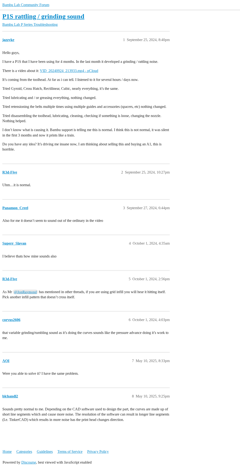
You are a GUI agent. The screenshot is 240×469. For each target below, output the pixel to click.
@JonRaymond (25, 292)
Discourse (28, 462)
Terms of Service (69, 452)
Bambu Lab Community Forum (25, 5)
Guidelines (45, 452)
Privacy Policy (98, 452)
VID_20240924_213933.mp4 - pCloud (69, 71)
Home (7, 452)
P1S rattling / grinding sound (43, 16)
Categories (24, 452)
